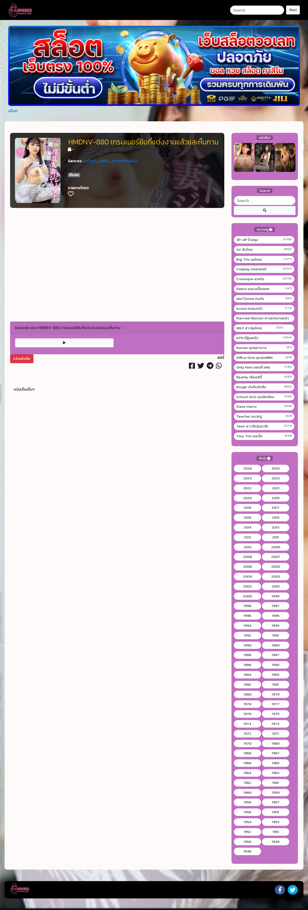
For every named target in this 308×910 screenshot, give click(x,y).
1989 (275, 645)
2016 (247, 517)
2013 (275, 527)
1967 (275, 753)
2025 (275, 468)
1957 (275, 802)
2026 (247, 468)
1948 (247, 851)
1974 (247, 723)
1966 (247, 763)
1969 (275, 743)
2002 (247, 586)
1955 (275, 812)
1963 (275, 772)
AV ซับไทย (264, 249)
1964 (247, 772)
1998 (247, 605)
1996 (247, 615)
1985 (275, 664)
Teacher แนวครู (264, 416)
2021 (275, 488)
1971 (275, 733)
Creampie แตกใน (264, 279)
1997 (275, 605)
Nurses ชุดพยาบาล (264, 347)
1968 (247, 753)
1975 (275, 713)
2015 (275, 517)
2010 (247, 547)
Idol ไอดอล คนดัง (264, 298)
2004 (247, 576)
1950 (247, 841)
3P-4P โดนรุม (264, 239)
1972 (247, 733)
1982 (247, 684)
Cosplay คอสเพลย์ (264, 269)
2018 (247, 507)
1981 (275, 684)
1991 (275, 635)
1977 (275, 704)
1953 (275, 822)
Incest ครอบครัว (264, 308)
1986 (247, 664)
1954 (247, 822)
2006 (247, 566)
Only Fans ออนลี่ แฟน (264, 367)
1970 (247, 743)
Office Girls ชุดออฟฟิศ (264, 357)
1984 (247, 674)
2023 (275, 478)
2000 (247, 596)
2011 (275, 537)
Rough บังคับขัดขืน (264, 387)
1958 (247, 802)
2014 (247, 527)
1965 (275, 763)
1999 (275, 596)
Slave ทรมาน (264, 406)
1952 (247, 831)
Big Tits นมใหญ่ (264, 259)
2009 (275, 547)
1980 (247, 694)
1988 (247, 655)
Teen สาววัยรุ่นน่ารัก (264, 426)
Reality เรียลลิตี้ (264, 377)
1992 (247, 635)
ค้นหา (293, 10)
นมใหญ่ (89, 161)
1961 (275, 782)
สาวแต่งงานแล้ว (124, 161)
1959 (275, 792)
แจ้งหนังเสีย (21, 358)
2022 (247, 488)
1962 (247, 782)
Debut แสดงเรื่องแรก (264, 288)
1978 (247, 704)
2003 (275, 576)
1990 (247, 645)
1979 (275, 694)
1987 (275, 655)
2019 (275, 498)
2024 (247, 478)
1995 (275, 615)
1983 (275, 674)
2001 (276, 586)
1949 (275, 841)
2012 (247, 537)
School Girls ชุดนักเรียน (264, 397)
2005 (275, 566)
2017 (275, 507)
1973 (275, 723)
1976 (247, 713)
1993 (275, 625)
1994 (247, 625)
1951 (275, 831)
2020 (247, 498)
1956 (247, 812)
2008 (247, 556)
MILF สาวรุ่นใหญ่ (260, 328)
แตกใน (103, 161)
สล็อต (13, 111)
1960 (247, 792)
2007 (275, 556)
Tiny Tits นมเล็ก (264, 436)
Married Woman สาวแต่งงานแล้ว (264, 318)
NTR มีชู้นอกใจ (264, 338)
